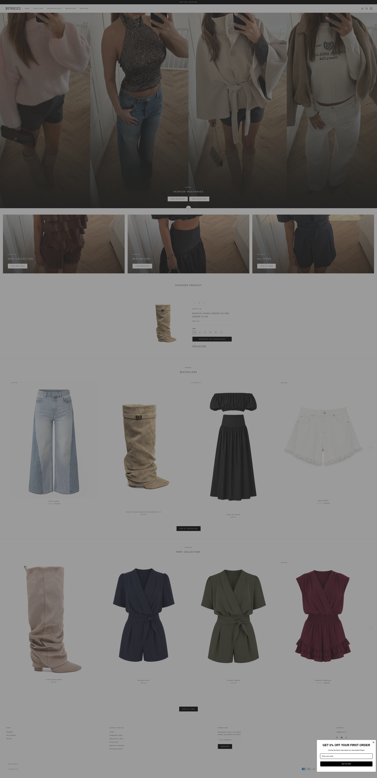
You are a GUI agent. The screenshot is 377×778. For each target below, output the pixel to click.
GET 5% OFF (346, 764)
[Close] (373, 742)
